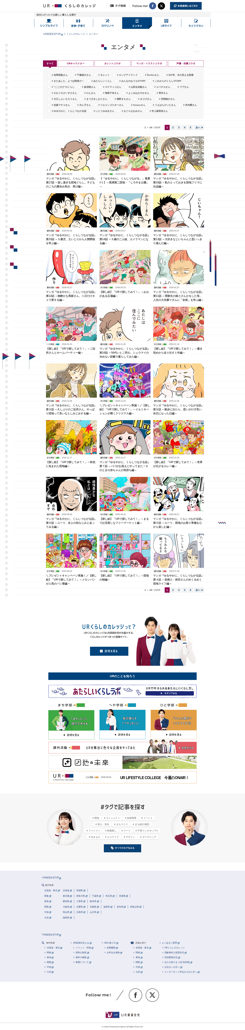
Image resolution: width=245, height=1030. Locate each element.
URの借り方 (110, 943)
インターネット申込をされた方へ (180, 972)
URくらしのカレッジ (174, 947)
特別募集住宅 (171, 957)
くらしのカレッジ (75, 34)
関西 (49, 962)
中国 (49, 967)
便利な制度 (81, 952)
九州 (49, 972)
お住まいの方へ (172, 967)
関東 (49, 952)
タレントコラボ (112, 63)
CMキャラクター (75, 63)
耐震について (82, 962)
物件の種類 (81, 957)
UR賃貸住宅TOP (52, 34)
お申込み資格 (113, 952)
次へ (198, 127)
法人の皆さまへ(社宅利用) (177, 962)
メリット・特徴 (83, 947)
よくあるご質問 (169, 943)
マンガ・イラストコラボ (149, 63)
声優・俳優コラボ (185, 63)
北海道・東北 (53, 947)
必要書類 (111, 947)
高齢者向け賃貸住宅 (174, 952)
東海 (49, 957)
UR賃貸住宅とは (81, 943)
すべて (50, 63)
